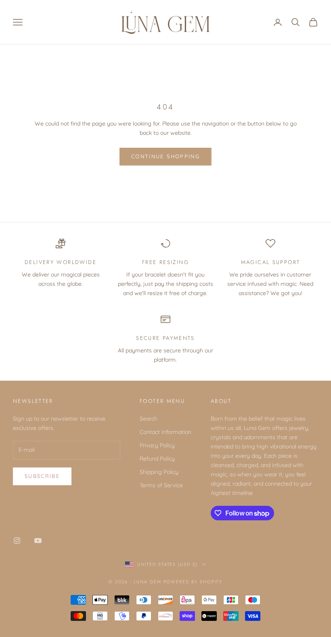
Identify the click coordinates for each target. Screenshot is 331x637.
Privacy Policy (157, 445)
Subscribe (42, 476)
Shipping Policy (159, 472)
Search (148, 418)
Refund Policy (157, 458)
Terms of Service (161, 485)
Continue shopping (165, 156)
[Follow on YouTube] (38, 540)
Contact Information (165, 432)
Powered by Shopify (193, 581)
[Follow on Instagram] (17, 540)
